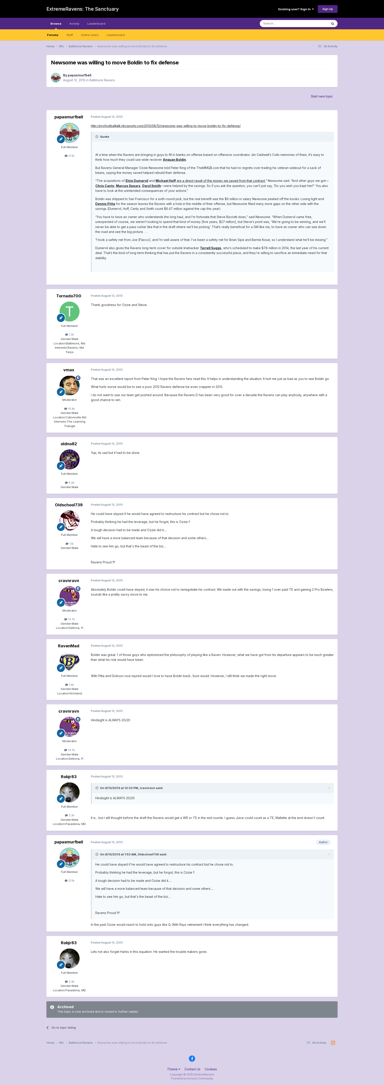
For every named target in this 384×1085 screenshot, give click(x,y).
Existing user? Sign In (295, 9)
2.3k (71, 815)
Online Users (90, 35)
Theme (172, 1069)
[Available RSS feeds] (333, 1043)
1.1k (71, 543)
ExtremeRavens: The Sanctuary (82, 9)
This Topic (315, 23)
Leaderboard (116, 35)
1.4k (71, 684)
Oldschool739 (69, 505)
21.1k (71, 155)
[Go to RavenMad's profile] (70, 662)
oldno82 (69, 443)
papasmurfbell (79, 75)
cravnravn (68, 580)
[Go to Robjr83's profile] (70, 792)
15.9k (71, 408)
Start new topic (322, 96)
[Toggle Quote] (97, 136)
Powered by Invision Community (192, 1078)
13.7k (71, 619)
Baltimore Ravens (102, 80)
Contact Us (192, 1069)
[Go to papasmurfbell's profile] (56, 78)
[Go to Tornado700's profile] (70, 312)
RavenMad (68, 646)
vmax (68, 370)
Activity (74, 23)
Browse (55, 23)
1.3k (71, 334)
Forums (52, 35)
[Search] (333, 23)
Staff (69, 35)
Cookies (211, 1069)
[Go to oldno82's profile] (70, 459)
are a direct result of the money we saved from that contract (221, 181)
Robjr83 (69, 776)
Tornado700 (68, 296)
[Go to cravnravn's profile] (70, 596)
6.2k (71, 482)
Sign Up (327, 9)
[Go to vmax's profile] (70, 385)
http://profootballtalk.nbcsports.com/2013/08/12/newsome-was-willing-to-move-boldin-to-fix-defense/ (166, 126)
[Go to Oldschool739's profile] (70, 521)
